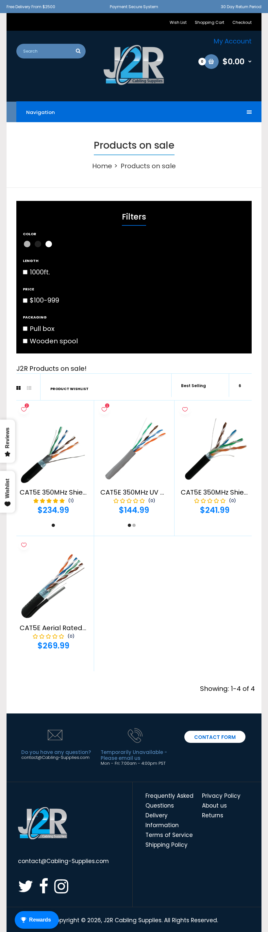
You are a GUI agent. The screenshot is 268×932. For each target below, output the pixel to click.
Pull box (42, 328)
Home (102, 166)
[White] (48, 244)
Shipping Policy (166, 845)
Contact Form (215, 737)
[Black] (38, 244)
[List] (29, 388)
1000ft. (40, 272)
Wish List (178, 22)
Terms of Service (169, 835)
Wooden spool (54, 341)
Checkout (242, 22)
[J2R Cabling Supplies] (134, 83)
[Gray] (27, 244)
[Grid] (18, 388)
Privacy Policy (221, 796)
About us (214, 805)
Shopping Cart (209, 22)
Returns (212, 815)
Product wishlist (69, 388)
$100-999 (44, 300)
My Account (232, 41)
